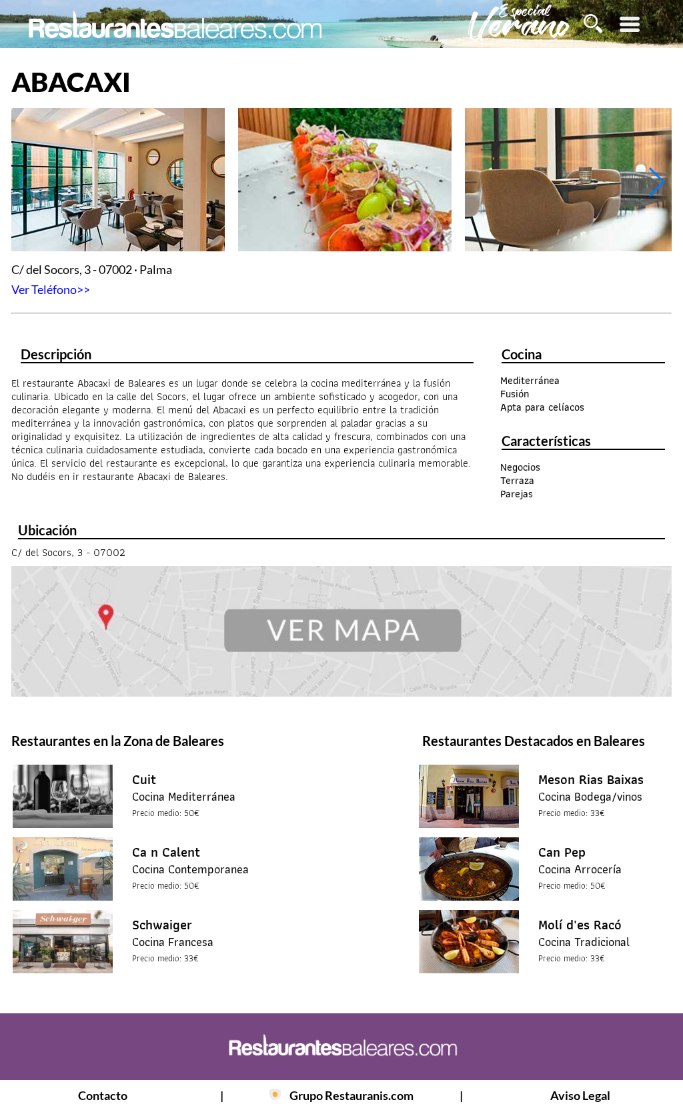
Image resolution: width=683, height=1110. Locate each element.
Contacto (102, 1095)
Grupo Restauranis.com (351, 1095)
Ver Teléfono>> (50, 289)
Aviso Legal (580, 1095)
